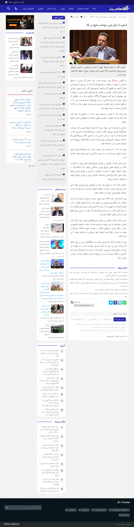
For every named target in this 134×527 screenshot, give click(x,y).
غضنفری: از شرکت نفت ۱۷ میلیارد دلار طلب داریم (110, 289)
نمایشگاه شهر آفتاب (120, 510)
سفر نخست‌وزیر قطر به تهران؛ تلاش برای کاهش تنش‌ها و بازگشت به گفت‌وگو (21, 158)
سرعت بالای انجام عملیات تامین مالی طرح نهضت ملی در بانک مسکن (49, 429)
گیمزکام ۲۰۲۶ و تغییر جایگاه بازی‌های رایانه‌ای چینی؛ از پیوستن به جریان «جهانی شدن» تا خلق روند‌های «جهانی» (20, 105)
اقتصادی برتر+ (28, 8)
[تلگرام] (120, 303)
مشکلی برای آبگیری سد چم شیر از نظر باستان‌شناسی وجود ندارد (50, 403)
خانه (94, 8)
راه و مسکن (51, 8)
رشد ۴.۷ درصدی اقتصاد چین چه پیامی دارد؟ (21, 141)
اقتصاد (71, 8)
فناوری (40, 8)
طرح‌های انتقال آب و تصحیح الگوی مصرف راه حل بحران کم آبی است (50, 371)
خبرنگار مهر (113, 80)
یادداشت (30, 33)
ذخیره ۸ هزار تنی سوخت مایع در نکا (106, 25)
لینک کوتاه (77, 302)
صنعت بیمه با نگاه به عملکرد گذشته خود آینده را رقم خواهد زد (49, 438)
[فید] (6, 2)
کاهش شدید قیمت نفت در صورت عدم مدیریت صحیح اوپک (49, 353)
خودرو (85, 510)
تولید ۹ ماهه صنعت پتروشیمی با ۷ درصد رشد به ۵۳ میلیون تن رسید (49, 380)
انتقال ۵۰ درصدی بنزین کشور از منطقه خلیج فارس (50, 388)
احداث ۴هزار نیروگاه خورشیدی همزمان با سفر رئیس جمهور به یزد (50, 412)
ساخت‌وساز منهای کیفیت (56, 301)
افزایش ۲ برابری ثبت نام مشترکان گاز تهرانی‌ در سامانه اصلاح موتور (49, 362)
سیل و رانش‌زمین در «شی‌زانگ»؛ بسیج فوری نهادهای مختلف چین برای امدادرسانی (52, 145)
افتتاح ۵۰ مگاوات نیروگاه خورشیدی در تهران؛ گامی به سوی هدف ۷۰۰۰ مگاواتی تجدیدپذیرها (98, 279)
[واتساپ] (124, 303)
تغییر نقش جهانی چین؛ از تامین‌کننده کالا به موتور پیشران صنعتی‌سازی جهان (55, 130)
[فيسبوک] (115, 303)
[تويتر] (111, 303)
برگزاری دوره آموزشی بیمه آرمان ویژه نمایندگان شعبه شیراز (50, 472)
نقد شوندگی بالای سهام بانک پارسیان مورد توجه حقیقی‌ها (49, 489)
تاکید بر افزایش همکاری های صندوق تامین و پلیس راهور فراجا (50, 448)
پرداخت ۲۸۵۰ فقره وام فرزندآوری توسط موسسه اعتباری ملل (50, 457)
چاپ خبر (76, 17)
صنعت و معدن (83, 8)
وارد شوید (119, 336)
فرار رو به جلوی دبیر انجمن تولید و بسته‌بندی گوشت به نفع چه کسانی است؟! (52, 27)
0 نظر (85, 17)
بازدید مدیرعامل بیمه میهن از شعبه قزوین (49, 464)
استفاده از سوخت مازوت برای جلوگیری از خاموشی (50, 395)
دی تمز (118, 524)
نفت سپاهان (100, 510)
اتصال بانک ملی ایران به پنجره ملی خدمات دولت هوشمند (51, 482)
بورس (62, 8)
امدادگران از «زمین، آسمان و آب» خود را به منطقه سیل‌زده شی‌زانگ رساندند (53, 61)
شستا (125, 515)
